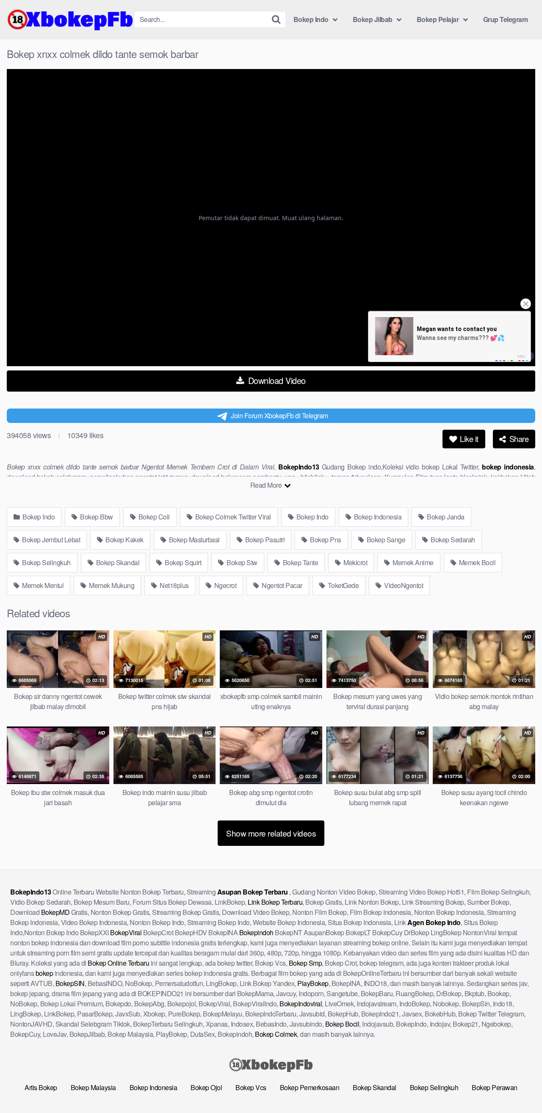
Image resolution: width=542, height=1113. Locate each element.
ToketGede (342, 585)
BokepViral (125, 932)
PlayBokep (313, 983)
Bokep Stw (241, 562)
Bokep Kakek (124, 539)
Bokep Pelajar (438, 19)
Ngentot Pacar (281, 585)
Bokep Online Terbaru (118, 963)
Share (517, 438)
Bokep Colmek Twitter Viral (232, 517)
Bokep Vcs (250, 1087)
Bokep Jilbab (373, 19)
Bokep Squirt (182, 562)
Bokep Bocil (342, 1024)
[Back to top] (518, 1086)
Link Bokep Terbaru (275, 902)
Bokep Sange (385, 539)
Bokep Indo (311, 19)
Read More (266, 485)
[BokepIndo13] (70, 19)
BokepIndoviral (300, 1003)
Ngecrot (224, 585)
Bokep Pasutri (264, 539)
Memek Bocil (476, 562)
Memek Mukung (111, 585)
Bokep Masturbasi (193, 539)
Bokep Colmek (276, 1034)
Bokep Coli (153, 517)
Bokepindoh (256, 932)
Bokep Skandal (116, 562)
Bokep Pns (325, 539)
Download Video (276, 380)
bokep (44, 973)
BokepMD (55, 912)
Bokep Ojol (206, 1087)
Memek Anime (412, 562)
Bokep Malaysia (93, 1087)
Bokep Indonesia (376, 517)
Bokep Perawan (494, 1087)
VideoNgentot (403, 585)
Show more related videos (271, 833)
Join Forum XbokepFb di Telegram (279, 415)
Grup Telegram (505, 19)
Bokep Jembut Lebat (50, 539)
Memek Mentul (42, 585)
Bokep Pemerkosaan (310, 1087)
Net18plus (173, 585)
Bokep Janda (445, 517)
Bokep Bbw (96, 517)
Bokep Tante (299, 562)
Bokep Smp (305, 963)
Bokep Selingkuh (46, 562)
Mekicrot (355, 562)
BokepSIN (70, 983)
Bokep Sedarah (452, 539)
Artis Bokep (41, 1087)
